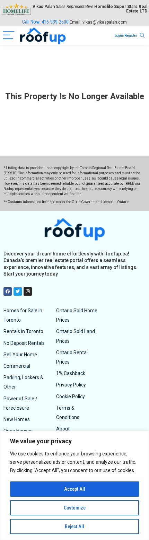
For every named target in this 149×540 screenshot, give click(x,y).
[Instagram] (28, 291)
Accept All (74, 489)
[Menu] (8, 35)
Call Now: (45, 22)
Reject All (74, 526)
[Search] (142, 35)
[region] (74, 485)
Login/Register (126, 35)
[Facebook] (7, 291)
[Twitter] (18, 291)
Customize (75, 508)
